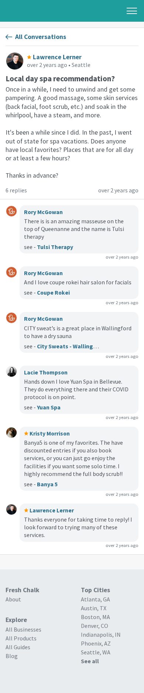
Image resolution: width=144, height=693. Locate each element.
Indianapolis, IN (101, 634)
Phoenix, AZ (96, 643)
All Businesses (23, 629)
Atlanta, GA (95, 599)
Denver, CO (94, 625)
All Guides (18, 647)
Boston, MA (95, 617)
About (13, 599)
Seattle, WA (95, 652)
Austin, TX (93, 608)
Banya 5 (47, 484)
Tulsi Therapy (55, 246)
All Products (21, 638)
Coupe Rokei (53, 292)
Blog (12, 656)
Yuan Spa (49, 407)
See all (90, 661)
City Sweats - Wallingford (70, 346)
